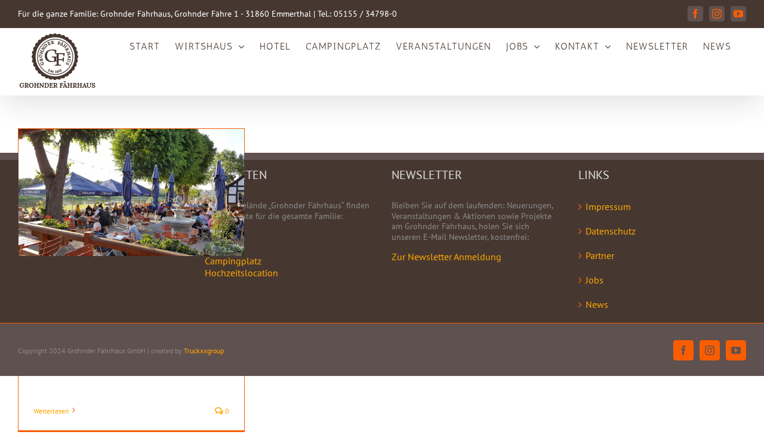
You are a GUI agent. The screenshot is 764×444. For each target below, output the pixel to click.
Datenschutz (611, 231)
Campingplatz (233, 261)
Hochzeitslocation (241, 273)
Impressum (608, 206)
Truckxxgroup (204, 350)
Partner (600, 255)
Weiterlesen (51, 410)
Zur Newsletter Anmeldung (446, 257)
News (597, 304)
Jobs (594, 280)
